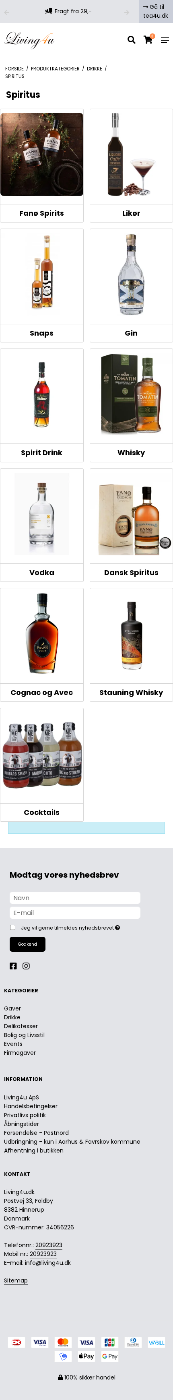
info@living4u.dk (48, 1263)
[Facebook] (15, 966)
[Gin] (131, 274)
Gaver (12, 1008)
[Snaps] (41, 274)
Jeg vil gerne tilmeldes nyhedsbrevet (77, 926)
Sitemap (16, 1280)
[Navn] (75, 897)
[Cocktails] (41, 753)
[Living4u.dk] (29, 40)
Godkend (27, 944)
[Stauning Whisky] (131, 633)
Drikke (12, 1017)
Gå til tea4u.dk (155, 11)
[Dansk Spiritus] (131, 514)
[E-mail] (75, 912)
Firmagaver (20, 1053)
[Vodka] (41, 514)
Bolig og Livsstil (24, 1035)
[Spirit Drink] (41, 394)
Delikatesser (21, 1026)
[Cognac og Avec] (41, 633)
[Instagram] (28, 966)
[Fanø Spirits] (41, 154)
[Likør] (131, 154)
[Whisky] (131, 394)
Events (13, 1044)
